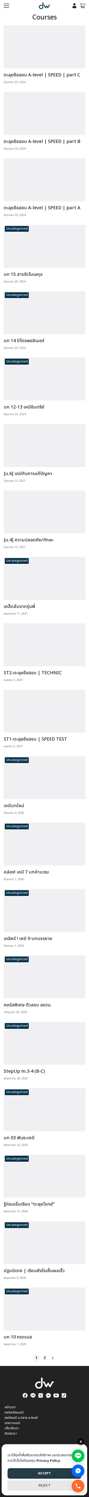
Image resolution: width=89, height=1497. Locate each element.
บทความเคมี (12, 1423)
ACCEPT (44, 1473)
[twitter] (41, 1395)
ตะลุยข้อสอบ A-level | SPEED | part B (42, 141)
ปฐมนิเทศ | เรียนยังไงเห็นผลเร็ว (34, 1270)
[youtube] (56, 1395)
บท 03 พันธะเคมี (19, 1137)
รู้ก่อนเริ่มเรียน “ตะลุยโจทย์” (29, 1204)
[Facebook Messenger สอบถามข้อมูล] (78, 1471)
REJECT (44, 1485)
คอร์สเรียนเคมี (14, 1412)
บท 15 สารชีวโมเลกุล (23, 274)
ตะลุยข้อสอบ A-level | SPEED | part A (42, 207)
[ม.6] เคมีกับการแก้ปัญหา (28, 473)
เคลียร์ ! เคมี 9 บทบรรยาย (28, 938)
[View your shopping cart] (82, 5)
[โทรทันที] (78, 1486)
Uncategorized (17, 228)
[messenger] (48, 1395)
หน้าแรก (10, 1407)
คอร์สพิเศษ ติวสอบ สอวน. (28, 1005)
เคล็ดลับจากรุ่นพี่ (19, 606)
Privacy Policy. (49, 1460)
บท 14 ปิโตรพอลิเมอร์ (24, 340)
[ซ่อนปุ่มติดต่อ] (80, 1441)
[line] (33, 1395)
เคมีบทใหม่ (14, 805)
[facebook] (25, 1395)
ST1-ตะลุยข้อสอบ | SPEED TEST (35, 739)
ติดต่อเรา (11, 1433)
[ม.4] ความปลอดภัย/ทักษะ (28, 540)
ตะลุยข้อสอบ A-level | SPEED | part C (42, 75)
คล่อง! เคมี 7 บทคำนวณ (26, 872)
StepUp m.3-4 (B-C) (24, 1071)
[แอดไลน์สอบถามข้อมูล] (78, 1455)
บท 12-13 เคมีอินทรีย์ (24, 407)
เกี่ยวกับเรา (12, 1428)
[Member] (74, 5)
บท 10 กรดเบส (18, 1337)
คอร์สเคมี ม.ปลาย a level (21, 1417)
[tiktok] (64, 1395)
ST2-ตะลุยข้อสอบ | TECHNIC (33, 672)
